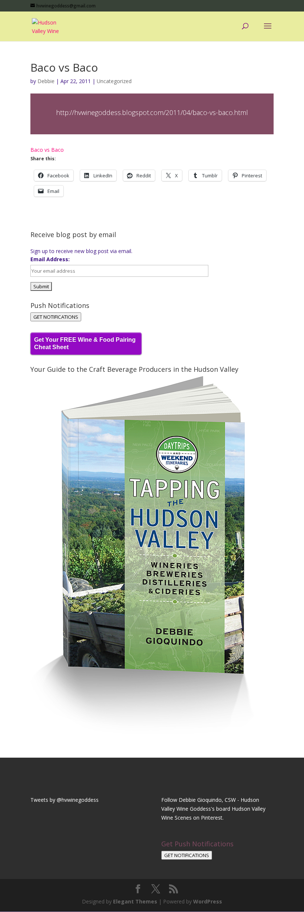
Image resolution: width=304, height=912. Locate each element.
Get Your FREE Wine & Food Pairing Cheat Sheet (85, 343)
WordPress (207, 901)
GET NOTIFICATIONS (55, 317)
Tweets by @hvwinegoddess (64, 799)
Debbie (45, 81)
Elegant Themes (135, 901)
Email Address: (50, 259)
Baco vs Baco (47, 149)
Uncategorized (114, 81)
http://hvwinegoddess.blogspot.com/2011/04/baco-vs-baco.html (152, 112)
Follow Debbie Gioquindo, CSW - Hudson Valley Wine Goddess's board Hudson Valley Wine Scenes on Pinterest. (213, 808)
